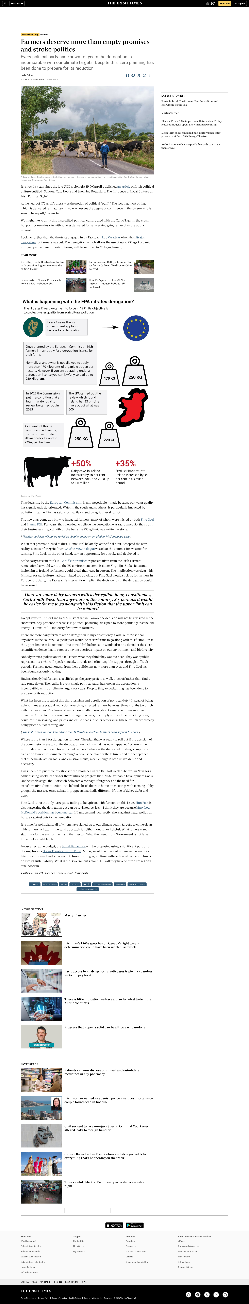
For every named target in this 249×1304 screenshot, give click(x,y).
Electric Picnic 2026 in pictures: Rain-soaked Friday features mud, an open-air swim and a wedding (191, 122)
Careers (129, 1257)
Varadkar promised (74, 561)
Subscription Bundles (31, 1246)
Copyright (108, 1298)
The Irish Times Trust (136, 1251)
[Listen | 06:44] (127, 76)
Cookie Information (59, 1298)
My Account (79, 1251)
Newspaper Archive (187, 1251)
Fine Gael (147, 519)
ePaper (181, 1241)
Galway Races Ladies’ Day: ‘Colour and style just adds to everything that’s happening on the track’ (105, 1156)
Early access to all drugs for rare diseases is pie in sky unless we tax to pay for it (108, 973)
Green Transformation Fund (62, 851)
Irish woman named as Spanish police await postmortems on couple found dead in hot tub (108, 1100)
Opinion (44, 34)
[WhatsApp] (144, 76)
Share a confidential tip (137, 1262)
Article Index (184, 1262)
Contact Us (78, 1241)
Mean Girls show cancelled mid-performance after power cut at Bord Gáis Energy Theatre (190, 134)
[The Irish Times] (124, 3)
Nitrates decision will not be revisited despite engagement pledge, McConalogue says (75, 536)
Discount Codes (186, 1267)
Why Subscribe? (28, 1241)
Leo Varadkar (111, 237)
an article (123, 186)
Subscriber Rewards (30, 1251)
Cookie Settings (75, 1298)
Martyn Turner (75, 915)
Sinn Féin (141, 802)
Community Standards (92, 1298)
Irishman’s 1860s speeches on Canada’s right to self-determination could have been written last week (101, 945)
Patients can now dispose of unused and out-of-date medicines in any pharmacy (101, 1072)
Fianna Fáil (34, 524)
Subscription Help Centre (33, 1262)
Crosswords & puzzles (188, 1246)
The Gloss (57, 1282)
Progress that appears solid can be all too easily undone (104, 1027)
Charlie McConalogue (80, 548)
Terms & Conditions (28, 1298)
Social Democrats (74, 846)
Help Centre (79, 1246)
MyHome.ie (45, 1282)
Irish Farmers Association (88, 889)
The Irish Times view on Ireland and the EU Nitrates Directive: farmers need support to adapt (80, 732)
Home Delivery (28, 1267)
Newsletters (184, 1257)
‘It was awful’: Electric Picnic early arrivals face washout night (105, 1184)
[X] (139, 76)
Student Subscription (31, 1257)
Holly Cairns (34, 884)
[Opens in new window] (114, 1225)
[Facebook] (133, 76)
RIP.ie (84, 1282)
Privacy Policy (43, 1298)
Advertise (130, 1241)
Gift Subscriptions (29, 1272)
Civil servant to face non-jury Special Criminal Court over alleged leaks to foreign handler (106, 1128)
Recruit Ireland (71, 1282)
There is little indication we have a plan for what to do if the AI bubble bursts (107, 1001)
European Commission (65, 502)
